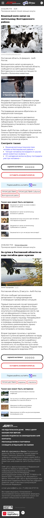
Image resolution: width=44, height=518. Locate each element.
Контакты (6, 439)
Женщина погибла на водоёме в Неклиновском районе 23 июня (21, 406)
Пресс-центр (31, 430)
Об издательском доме (12, 430)
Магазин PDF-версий (11, 433)
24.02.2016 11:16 (6, 9)
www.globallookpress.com (11, 54)
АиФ (16, 287)
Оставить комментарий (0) (22, 175)
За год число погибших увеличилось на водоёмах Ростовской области (23, 399)
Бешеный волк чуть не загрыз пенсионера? (24, 232)
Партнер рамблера (20, 507)
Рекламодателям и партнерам (16, 442)
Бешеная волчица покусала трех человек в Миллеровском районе (19, 148)
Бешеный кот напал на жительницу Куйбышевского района (22, 226)
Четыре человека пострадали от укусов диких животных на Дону (22, 153)
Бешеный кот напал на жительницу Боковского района (22, 212)
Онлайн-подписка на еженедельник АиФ (21, 436)
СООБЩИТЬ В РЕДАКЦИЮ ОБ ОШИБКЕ (18, 445)
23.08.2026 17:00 (7, 245)
